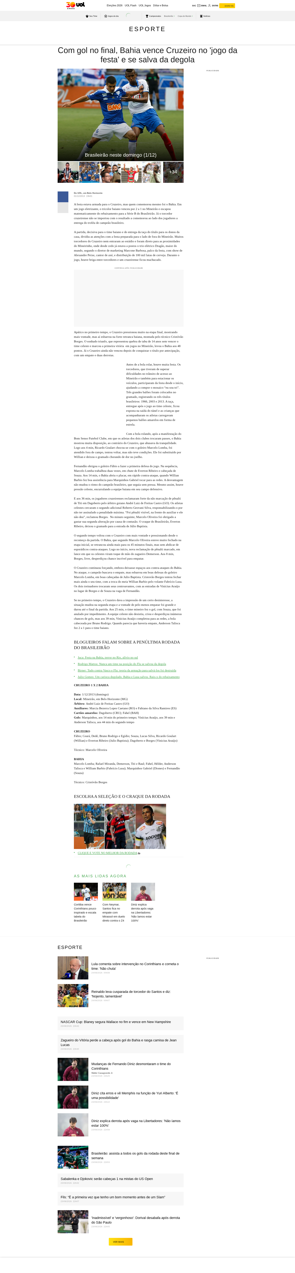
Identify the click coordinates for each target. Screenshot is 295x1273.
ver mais (118, 1242)
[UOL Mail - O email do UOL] (202, 6)
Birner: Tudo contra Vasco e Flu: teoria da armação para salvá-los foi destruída (127, 670)
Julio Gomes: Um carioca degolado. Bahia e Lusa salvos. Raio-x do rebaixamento (129, 676)
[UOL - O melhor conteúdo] (75, 5)
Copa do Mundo (184, 16)
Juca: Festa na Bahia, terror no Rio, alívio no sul (108, 657)
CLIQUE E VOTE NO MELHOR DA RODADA (107, 853)
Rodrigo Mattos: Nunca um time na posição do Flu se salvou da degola (122, 664)
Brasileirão (168, 16)
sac (194, 6)
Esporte (147, 29)
